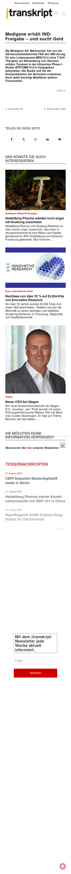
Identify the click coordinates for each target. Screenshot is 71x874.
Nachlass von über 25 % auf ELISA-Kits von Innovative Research (34, 298)
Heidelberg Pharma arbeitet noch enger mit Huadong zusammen (34, 220)
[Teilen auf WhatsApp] (36, 139)
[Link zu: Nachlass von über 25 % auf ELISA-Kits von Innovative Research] (35, 267)
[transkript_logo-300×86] (29, 14)
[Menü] (64, 13)
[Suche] (55, 14)
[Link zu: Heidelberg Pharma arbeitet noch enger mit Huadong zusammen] (35, 190)
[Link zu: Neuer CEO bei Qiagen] (35, 359)
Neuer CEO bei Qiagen (22, 401)
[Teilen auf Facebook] (12, 139)
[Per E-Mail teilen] (59, 139)
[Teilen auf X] (24, 139)
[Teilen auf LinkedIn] (47, 139)
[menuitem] (22, 3)
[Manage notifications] (63, 866)
